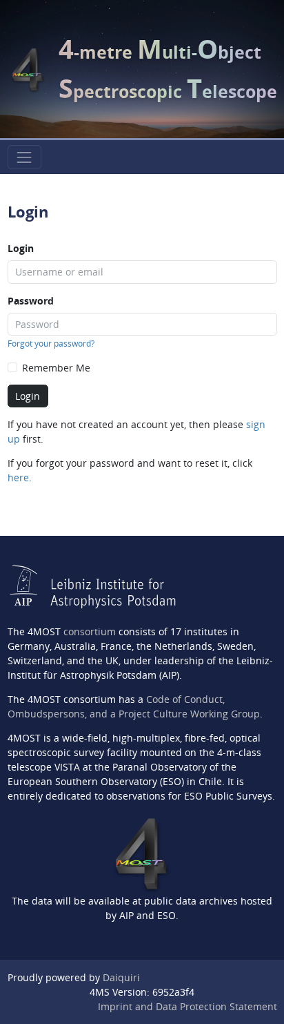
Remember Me (56, 367)
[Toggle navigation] (24, 157)
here (18, 477)
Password (31, 300)
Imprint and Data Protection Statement (187, 1006)
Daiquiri (121, 977)
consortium (89, 631)
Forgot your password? (51, 343)
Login (21, 248)
